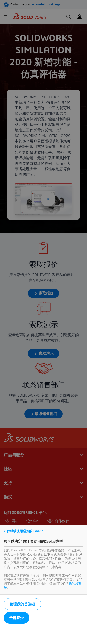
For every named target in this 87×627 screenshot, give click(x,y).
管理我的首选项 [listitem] (22, 604)
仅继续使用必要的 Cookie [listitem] (25, 531)
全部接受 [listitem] (16, 618)
